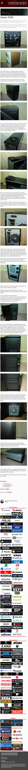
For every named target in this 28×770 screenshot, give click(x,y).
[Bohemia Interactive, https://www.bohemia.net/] (17, 654)
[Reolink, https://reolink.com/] (5, 604)
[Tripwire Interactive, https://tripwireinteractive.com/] (17, 709)
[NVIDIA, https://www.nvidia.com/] (5, 590)
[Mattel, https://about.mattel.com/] (17, 678)
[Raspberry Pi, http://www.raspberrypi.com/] (5, 601)
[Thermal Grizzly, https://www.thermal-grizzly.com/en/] (17, 625)
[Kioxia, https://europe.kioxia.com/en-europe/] (5, 577)
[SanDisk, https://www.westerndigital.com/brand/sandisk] (17, 604)
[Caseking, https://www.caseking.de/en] (17, 532)
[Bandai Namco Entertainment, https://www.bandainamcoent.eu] (5, 651)
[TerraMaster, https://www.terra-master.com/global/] (5, 625)
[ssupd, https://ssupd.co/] (17, 618)
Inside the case (9, 485)
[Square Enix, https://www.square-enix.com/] (17, 699)
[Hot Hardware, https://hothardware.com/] (5, 732)
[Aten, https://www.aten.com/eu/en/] (5, 525)
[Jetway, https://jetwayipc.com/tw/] (17, 570)
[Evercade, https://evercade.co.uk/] (17, 549)
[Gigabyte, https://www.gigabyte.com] (5, 556)
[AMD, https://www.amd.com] (17, 514)
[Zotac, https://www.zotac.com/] (17, 635)
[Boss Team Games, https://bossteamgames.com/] (5, 658)
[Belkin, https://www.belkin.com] (5, 528)
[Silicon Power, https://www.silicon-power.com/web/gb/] (17, 611)
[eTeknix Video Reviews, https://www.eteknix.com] (17, 722)
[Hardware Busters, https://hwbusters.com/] (17, 729)
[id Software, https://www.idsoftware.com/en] (17, 675)
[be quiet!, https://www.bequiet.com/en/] (17, 525)
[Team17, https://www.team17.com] (17, 706)
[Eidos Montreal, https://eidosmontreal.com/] (17, 668)
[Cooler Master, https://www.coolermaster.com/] (17, 539)
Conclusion (8, 486)
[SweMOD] (9, 755)
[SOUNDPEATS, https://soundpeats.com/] (17, 615)
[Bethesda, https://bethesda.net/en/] (17, 651)
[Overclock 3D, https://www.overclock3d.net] (5, 739)
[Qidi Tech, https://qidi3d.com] (5, 597)
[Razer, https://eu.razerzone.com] (17, 601)
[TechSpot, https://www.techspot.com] (5, 743)
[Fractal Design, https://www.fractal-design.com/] (5, 552)
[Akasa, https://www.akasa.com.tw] (17, 511)
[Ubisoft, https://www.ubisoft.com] (5, 713)
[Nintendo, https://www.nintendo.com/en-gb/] (5, 685)
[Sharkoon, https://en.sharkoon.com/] (17, 608)
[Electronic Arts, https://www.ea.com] (5, 671)
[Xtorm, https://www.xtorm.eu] (17, 632)
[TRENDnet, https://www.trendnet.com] (17, 628)
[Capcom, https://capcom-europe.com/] (5, 661)
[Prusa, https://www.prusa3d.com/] (17, 594)
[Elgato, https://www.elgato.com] (5, 545)
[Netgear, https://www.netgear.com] (5, 587)
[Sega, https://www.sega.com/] (5, 699)
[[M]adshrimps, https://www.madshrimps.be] (17, 750)
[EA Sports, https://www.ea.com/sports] (5, 668)
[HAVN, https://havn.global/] (5, 559)
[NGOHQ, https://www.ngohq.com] (5, 736)
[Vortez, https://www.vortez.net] (17, 746)
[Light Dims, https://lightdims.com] (17, 577)
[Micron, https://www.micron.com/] (5, 580)
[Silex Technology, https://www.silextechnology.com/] (5, 611)
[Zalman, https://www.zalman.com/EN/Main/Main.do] (5, 635)
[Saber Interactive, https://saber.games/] (17, 695)
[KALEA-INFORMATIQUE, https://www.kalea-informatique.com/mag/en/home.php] (5, 573)
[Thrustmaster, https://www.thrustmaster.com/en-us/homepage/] (5, 628)
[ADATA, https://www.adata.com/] (5, 511)
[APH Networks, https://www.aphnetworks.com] (5, 722)
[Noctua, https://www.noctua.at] (17, 587)
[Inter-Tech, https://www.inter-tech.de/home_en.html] (5, 566)
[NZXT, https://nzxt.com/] (17, 590)
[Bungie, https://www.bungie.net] (17, 658)
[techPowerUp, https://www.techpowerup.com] (17, 739)
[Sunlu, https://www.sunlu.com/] (17, 621)
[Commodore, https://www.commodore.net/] (5, 539)
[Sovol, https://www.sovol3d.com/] (5, 618)
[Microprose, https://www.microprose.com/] (5, 682)
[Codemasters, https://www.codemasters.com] (5, 664)
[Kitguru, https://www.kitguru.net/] (17, 732)
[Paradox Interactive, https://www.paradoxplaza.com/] (17, 689)
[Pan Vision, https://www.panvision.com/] (5, 689)
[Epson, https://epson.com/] (5, 549)
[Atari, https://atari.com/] (5, 647)
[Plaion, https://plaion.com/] (5, 692)
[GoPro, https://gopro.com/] (17, 556)
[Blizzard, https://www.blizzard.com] (5, 654)
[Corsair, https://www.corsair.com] (5, 542)
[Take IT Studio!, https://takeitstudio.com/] (17, 702)
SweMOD (9, 492)
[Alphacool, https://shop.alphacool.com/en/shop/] (5, 514)
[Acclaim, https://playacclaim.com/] (17, 644)
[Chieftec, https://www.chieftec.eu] (17, 535)
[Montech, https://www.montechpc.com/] (17, 583)
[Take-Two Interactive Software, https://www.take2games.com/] (5, 706)
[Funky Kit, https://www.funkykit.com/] (5, 725)
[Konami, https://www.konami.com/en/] (5, 678)
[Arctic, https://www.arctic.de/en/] (17, 518)
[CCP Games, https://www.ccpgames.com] (17, 661)
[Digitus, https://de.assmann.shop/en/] (17, 542)
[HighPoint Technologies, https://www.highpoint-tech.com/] (17, 559)
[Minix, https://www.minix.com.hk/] (17, 580)
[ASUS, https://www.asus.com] (5, 521)
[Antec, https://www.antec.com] (5, 518)
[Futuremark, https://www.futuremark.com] (17, 552)
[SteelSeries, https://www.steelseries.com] (5, 621)
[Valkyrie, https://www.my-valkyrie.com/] (5, 632)
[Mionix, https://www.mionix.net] (5, 583)
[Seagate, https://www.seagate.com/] (5, 608)
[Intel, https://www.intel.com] (17, 563)
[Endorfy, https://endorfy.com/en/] (17, 545)
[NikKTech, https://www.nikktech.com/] (17, 736)
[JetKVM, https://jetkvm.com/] (5, 570)
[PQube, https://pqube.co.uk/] (17, 692)
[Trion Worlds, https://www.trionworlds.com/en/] (5, 709)
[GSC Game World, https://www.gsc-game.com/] (5, 675)
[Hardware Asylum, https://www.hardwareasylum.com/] (5, 729)
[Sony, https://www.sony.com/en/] (5, 615)
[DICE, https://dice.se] (17, 664)
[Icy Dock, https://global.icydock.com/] (5, 563)
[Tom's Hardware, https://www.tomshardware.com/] (17, 743)
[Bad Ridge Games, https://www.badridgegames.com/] (17, 647)
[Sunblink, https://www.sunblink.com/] (5, 702)
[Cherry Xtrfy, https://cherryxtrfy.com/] (5, 535)
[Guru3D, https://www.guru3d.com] (17, 725)
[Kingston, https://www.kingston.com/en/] (17, 573)
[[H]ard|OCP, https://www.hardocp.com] (5, 750)
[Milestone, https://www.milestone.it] (17, 682)
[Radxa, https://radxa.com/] (17, 597)
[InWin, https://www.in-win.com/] (17, 566)
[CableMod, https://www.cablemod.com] (5, 532)
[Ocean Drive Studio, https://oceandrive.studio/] (17, 685)
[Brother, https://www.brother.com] (17, 528)
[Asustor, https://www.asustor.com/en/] (17, 521)
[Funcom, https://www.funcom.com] (17, 671)
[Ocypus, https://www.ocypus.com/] (5, 594)
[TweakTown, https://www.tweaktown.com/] (5, 746)
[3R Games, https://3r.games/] (5, 644)
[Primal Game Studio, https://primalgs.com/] (5, 695)
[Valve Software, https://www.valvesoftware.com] (17, 713)
